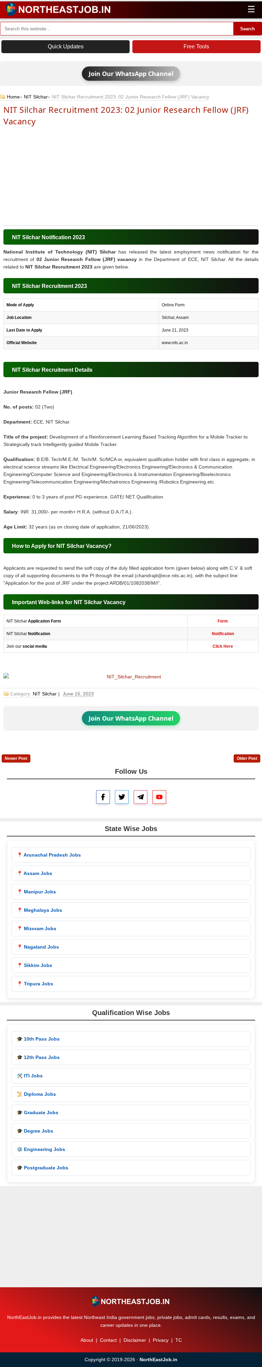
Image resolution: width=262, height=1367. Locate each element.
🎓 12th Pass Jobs (38, 1057)
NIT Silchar (36, 96)
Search (247, 28)
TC (178, 1340)
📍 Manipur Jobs (36, 891)
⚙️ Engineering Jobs (41, 1149)
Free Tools (196, 46)
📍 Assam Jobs (34, 873)
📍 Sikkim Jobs (34, 965)
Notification (223, 633)
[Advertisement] (131, 175)
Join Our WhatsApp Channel (131, 74)
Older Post (247, 758)
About (87, 1340)
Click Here (223, 646)
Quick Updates (66, 46)
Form (223, 621)
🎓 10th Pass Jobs (38, 1039)
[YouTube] (159, 797)
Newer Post (16, 758)
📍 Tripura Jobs (35, 983)
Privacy (161, 1340)
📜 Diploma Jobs (36, 1094)
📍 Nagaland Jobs (38, 947)
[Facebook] (103, 797)
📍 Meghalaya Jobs (39, 910)
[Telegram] (140, 797)
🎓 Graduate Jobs (37, 1112)
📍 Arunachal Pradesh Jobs (49, 855)
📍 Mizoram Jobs (36, 928)
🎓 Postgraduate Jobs (42, 1167)
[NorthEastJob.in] (131, 1301)
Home (13, 96)
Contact (108, 1340)
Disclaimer (134, 1340)
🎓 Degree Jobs (35, 1131)
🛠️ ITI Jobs (30, 1075)
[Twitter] (122, 797)
